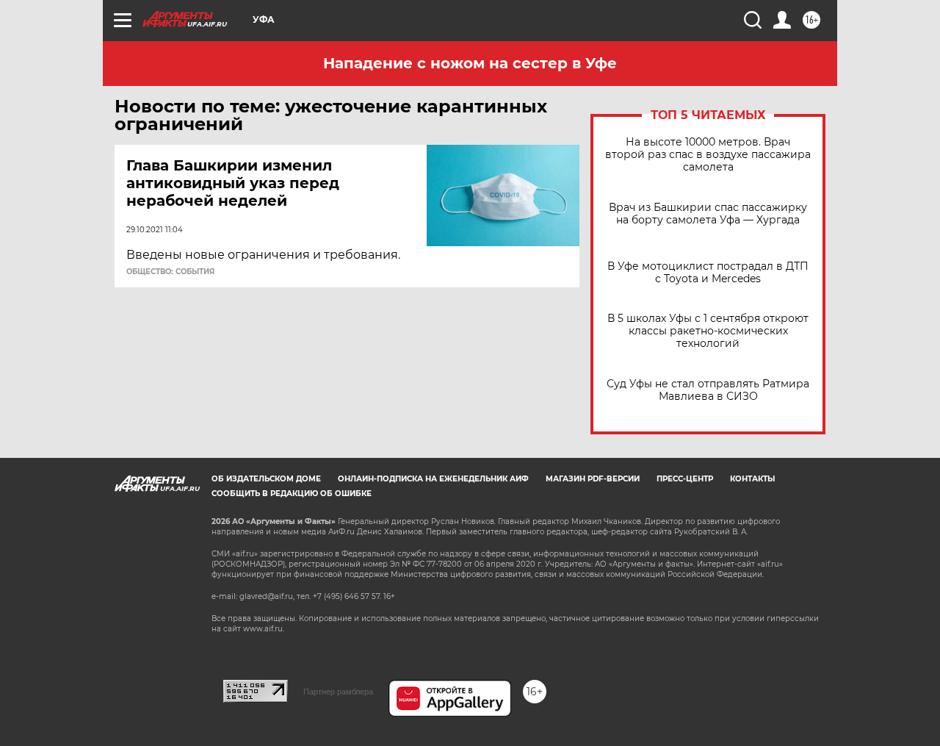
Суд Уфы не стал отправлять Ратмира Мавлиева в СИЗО (708, 390)
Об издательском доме (266, 479)
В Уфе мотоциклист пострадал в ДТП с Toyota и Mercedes (708, 272)
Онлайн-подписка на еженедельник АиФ (433, 479)
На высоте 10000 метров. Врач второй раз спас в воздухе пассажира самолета (708, 154)
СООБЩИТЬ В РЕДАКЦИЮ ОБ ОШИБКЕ (292, 493)
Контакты (752, 479)
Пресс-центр (685, 479)
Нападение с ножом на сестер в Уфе (470, 63)
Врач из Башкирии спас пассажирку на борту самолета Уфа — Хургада (708, 213)
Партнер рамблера (338, 691)
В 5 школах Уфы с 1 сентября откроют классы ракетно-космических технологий (708, 331)
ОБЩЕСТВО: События (170, 272)
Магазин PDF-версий (593, 479)
